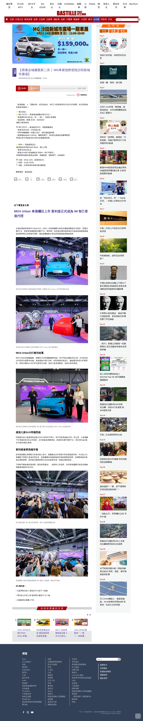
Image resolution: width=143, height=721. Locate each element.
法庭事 (49, 19)
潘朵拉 (50, 688)
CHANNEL (69, 4)
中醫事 (69, 19)
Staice (50, 691)
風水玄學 (25, 678)
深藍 (24, 664)
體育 (99, 5)
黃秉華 (50, 678)
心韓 (85, 5)
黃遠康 (24, 683)
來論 (73, 702)
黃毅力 (74, 672)
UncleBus (26, 691)
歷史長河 (116, 5)
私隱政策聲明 (105, 672)
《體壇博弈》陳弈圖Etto (81, 696)
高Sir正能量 (52, 664)
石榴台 (59, 5)
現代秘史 (75, 662)
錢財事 (57, 19)
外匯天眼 (75, 670)
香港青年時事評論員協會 (81, 678)
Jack (74, 680)
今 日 (104, 31)
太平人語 (51, 680)
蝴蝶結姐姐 (52, 704)
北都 (12, 19)
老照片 (50, 694)
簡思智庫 (75, 688)
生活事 (125, 5)
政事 (36, 19)
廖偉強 (50, 686)
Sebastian (26, 670)
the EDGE (43, 5)
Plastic (92, 4)
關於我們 (103, 678)
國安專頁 (9, 5)
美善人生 (106, 5)
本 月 (123, 31)
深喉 (49, 659)
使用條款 (103, 668)
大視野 (84, 19)
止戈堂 (50, 670)
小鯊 (49, 672)
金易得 (74, 683)
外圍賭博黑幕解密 (55, 662)
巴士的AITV (20, 5)
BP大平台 (31, 5)
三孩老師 (75, 686)
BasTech (133, 4)
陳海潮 (74, 699)
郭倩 (49, 667)
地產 (63, 19)
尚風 (49, 683)
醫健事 (77, 19)
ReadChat (26, 699)
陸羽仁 (24, 672)
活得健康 (25, 688)
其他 (110, 19)
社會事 (42, 19)
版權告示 (103, 665)
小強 (24, 675)
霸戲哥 (50, 675)
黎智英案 (28, 19)
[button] (87, 615)
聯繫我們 (103, 675)
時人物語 (75, 667)
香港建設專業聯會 (79, 664)
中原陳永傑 (26, 694)
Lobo (24, 680)
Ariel (24, 659)
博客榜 (104, 19)
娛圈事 (79, 5)
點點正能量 (26, 696)
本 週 (113, 31)
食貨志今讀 (52, 702)
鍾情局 (24, 667)
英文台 (52, 5)
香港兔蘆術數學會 (29, 686)
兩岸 (90, 19)
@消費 (96, 19)
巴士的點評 (26, 662)
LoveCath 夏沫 (78, 675)
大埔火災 (19, 19)
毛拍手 (74, 659)
